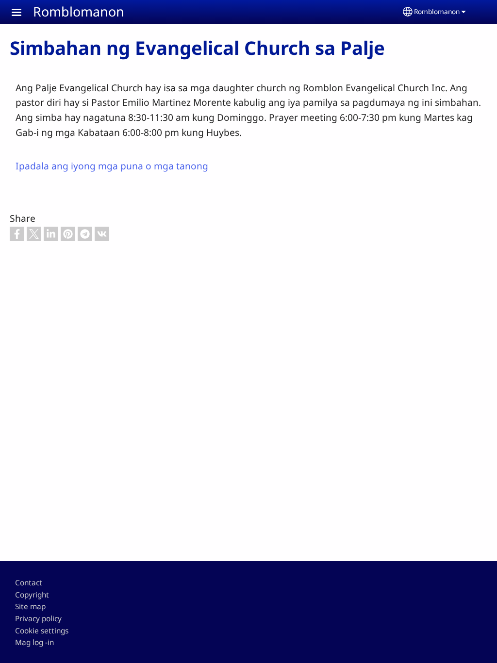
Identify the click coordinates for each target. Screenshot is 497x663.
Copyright (32, 595)
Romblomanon (78, 11)
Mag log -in (34, 642)
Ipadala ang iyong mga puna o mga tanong (112, 165)
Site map (30, 606)
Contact (28, 583)
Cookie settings (41, 631)
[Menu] (22, 13)
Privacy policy (38, 618)
